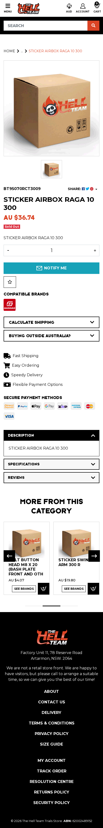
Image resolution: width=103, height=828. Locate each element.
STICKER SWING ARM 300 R (75, 562)
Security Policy (51, 802)
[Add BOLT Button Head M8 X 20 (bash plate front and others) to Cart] (43, 589)
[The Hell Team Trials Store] (28, 8)
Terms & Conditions (51, 723)
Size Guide (51, 744)
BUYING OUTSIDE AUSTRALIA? (40, 335)
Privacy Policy (52, 733)
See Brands (24, 589)
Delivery (51, 712)
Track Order (51, 771)
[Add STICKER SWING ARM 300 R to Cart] (93, 589)
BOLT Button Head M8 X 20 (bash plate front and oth (26, 567)
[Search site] (93, 26)
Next (94, 556)
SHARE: (75, 189)
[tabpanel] (27, 558)
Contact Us (51, 702)
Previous (9, 556)
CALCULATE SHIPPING (31, 322)
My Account (52, 760)
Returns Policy (51, 792)
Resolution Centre (52, 781)
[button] (69, 8)
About (51, 691)
